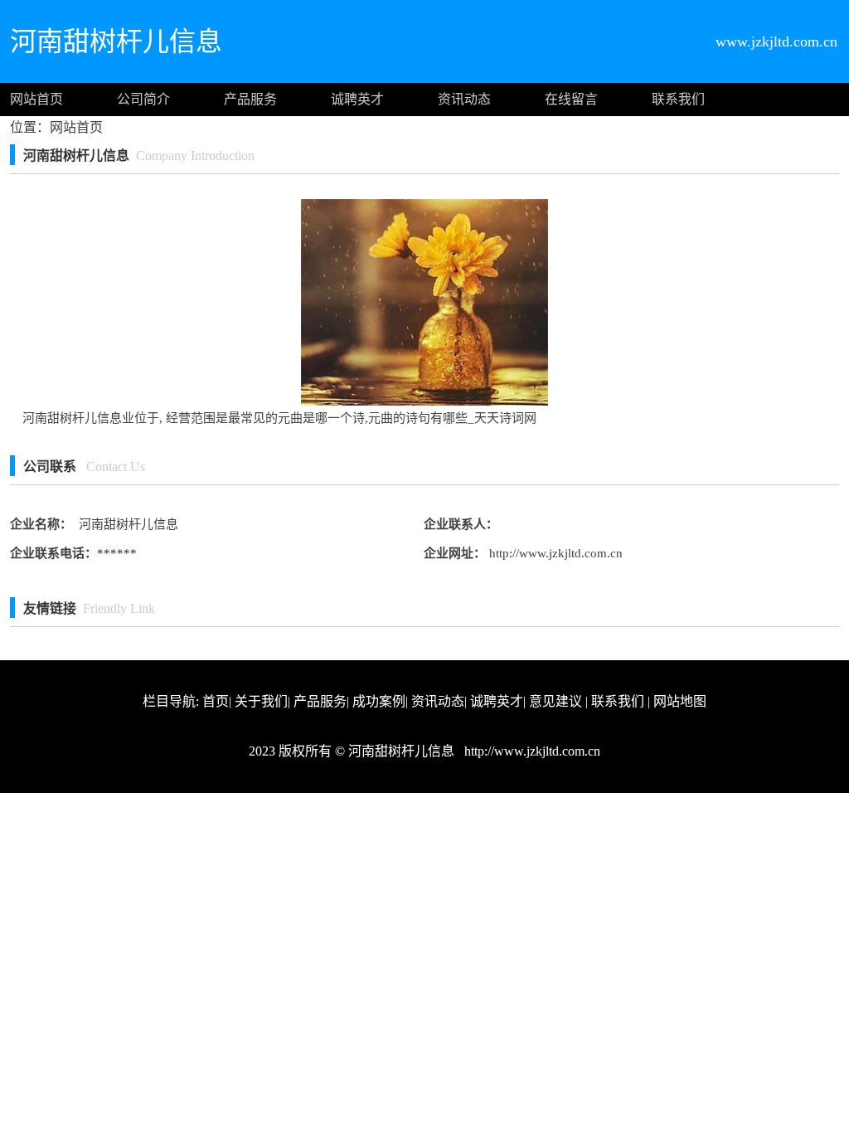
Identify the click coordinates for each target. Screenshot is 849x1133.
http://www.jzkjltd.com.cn (554, 553)
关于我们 (261, 701)
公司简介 (143, 99)
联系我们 (678, 99)
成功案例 (378, 701)
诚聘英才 (357, 99)
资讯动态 (464, 99)
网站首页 (36, 99)
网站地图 (679, 701)
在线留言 (571, 99)
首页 (215, 701)
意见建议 (555, 701)
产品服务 (250, 99)
